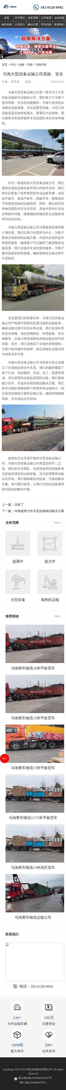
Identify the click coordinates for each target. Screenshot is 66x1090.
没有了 (19, 504)
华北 (13, 64)
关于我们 (20, 17)
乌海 (30, 64)
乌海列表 (41, 64)
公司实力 (20, 24)
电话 (4, 758)
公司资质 (46, 17)
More (57, 522)
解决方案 (33, 24)
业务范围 (33, 17)
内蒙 (21, 64)
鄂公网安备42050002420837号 (35, 1078)
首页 (6, 17)
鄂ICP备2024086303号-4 (33, 1082)
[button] (26, 53)
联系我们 (59, 24)
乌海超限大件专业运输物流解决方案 (39, 511)
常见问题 (46, 24)
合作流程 (59, 17)
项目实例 (6, 24)
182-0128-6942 (52, 7)
